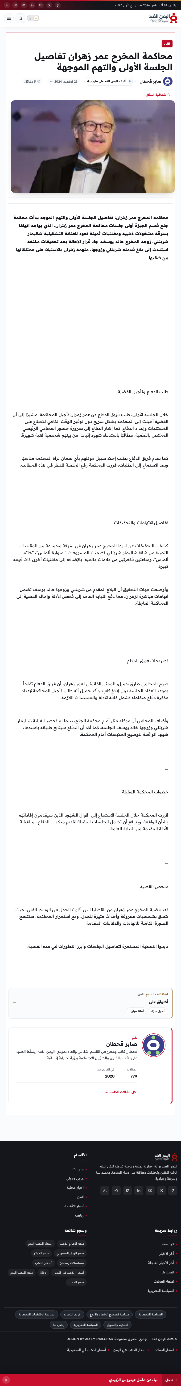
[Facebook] (58, 5)
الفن (167, 43)
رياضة (79, 1215)
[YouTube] (41, 5)
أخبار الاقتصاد (74, 1206)
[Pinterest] (24, 5)
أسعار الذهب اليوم (40, 1244)
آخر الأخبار (166, 1253)
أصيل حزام (158, 1011)
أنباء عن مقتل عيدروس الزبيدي (133, 1380)
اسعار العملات (164, 1281)
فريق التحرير (72, 1314)
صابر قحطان (150, 81)
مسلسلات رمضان (72, 1263)
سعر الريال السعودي (70, 1253)
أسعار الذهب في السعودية (86, 1350)
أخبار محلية (75, 1188)
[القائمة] (9, 18)
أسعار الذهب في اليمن (69, 1273)
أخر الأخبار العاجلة (161, 1263)
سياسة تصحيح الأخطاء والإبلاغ (109, 1314)
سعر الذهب (76, 1282)
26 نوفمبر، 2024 (66, 81)
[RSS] (7, 5)
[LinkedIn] (32, 5)
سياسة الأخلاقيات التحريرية (36, 1314)
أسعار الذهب (43, 1263)
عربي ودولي (75, 1178)
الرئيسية (168, 1244)
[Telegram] (15, 5)
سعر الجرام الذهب (72, 1244)
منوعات (78, 1169)
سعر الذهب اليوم (21, 1273)
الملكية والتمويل (117, 1325)
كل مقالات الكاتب (120, 1092)
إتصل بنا (168, 1272)
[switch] (33, 18)
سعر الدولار (41, 1253)
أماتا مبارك (136, 1011)
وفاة (43, 1273)
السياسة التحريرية (161, 1291)
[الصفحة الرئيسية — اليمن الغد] (163, 18)
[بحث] (20, 18)
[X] (49, 5)
